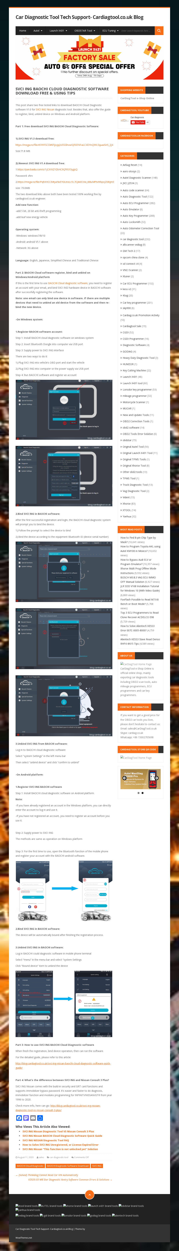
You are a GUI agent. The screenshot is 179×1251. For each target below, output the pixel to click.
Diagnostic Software (134, 345)
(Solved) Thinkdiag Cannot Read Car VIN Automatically (47, 1175)
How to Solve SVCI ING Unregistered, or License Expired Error (60, 1144)
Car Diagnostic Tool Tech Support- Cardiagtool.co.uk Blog (79, 17)
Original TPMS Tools (134, 459)
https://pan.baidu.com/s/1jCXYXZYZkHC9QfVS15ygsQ (47, 169)
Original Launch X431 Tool (137, 453)
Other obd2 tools (132, 472)
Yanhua (127, 516)
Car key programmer (134, 302)
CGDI (126, 332)
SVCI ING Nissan (45, 109)
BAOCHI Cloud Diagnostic (30, 1165)
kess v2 (127, 289)
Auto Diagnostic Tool (135, 196)
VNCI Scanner (130, 270)
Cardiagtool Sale (132, 326)
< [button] (124, 778)
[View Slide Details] (89, 57)
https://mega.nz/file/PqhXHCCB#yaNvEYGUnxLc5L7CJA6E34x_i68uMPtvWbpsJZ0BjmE (65, 181)
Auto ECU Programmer (136, 203)
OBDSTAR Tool (83, 30)
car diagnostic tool (59, 1157)
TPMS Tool (129, 478)
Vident (126, 497)
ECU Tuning (109, 30)
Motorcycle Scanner (134, 402)
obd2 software (131, 427)
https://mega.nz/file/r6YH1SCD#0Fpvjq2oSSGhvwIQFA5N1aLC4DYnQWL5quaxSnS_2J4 (64, 145)
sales (41, 1157)
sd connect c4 (130, 263)
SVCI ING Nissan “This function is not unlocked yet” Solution (60, 1149)
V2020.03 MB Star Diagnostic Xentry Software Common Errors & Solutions (70, 1179)
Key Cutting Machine (134, 370)
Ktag (125, 295)
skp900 (127, 308)
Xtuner (126, 276)
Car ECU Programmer (135, 283)
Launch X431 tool (132, 383)
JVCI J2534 (128, 183)
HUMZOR (128, 364)
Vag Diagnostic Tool (134, 491)
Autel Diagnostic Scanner (137, 177)
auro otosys (129, 171)
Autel (37, 30)
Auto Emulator (131, 209)
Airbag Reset (130, 164)
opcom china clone (133, 257)
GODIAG (127, 351)
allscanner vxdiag (132, 244)
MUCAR (127, 408)
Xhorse (127, 503)
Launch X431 (57, 30)
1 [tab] (138, 793)
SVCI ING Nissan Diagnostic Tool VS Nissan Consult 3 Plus (58, 1131)
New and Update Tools (136, 415)
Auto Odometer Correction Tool (141, 228)
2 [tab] (143, 793)
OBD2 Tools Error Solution (138, 434)
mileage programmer (135, 395)
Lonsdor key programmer (137, 389)
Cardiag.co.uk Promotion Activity (141, 315)
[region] (89, 57)
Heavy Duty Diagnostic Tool (139, 357)
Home (22, 30)
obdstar (127, 440)
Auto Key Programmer (135, 215)
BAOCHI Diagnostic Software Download (67, 1165)
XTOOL (127, 510)
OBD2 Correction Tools (136, 421)
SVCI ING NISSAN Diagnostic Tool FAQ (46, 1140)
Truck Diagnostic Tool (135, 484)
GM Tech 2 (129, 251)
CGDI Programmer (133, 338)
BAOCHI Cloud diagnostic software (68, 283)
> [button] (156, 778)
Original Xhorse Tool (134, 465)
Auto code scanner (133, 190)
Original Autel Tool (133, 446)
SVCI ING (96, 1165)
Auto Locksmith (132, 222)
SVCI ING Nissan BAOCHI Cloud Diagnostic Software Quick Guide (62, 1135)
